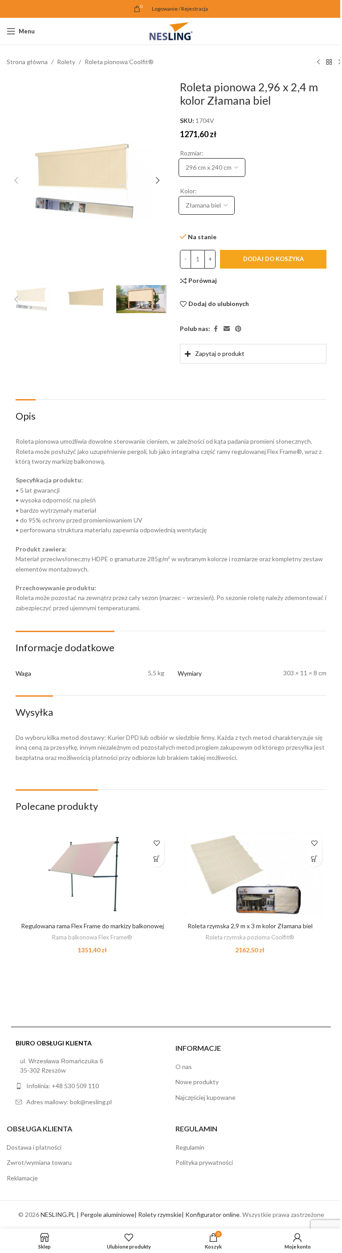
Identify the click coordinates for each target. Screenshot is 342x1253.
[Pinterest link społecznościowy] (238, 329)
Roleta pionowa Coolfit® (119, 61)
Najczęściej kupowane (202, 1104)
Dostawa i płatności (34, 1154)
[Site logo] (171, 30)
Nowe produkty (194, 1089)
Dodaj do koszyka (273, 258)
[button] (16, 180)
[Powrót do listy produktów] (329, 62)
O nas (180, 1073)
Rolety (66, 61)
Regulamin (186, 1154)
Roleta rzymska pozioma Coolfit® (244, 935)
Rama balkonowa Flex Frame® (90, 943)
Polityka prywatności (201, 1169)
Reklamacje (22, 1184)
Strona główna (27, 61)
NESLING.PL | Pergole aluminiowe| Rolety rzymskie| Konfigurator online (136, 1221)
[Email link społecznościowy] (226, 329)
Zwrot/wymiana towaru (39, 1169)
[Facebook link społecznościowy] (215, 329)
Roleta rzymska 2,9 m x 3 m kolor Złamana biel (244, 923)
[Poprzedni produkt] (318, 62)
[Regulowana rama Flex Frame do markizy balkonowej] (91, 873)
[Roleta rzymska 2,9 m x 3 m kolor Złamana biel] (245, 873)
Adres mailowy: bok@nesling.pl (69, 1108)
